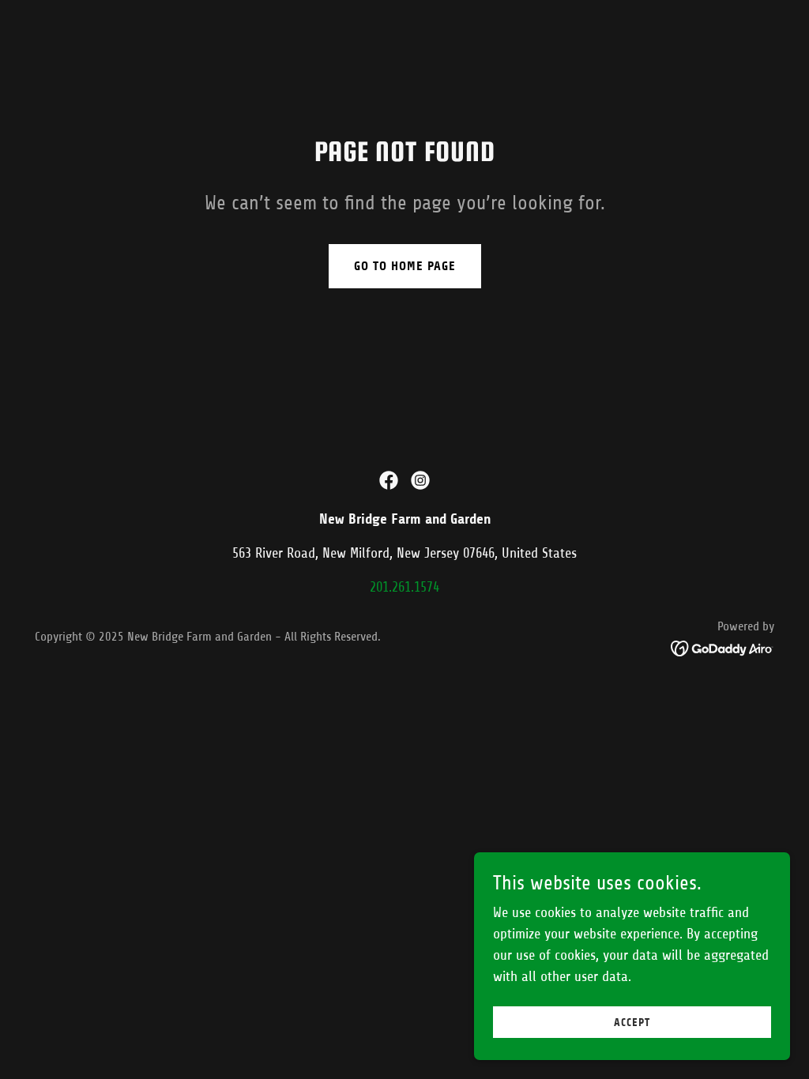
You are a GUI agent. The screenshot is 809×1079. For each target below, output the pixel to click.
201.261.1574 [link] (404, 587)
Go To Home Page (405, 265)
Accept (632, 1022)
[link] (388, 480)
